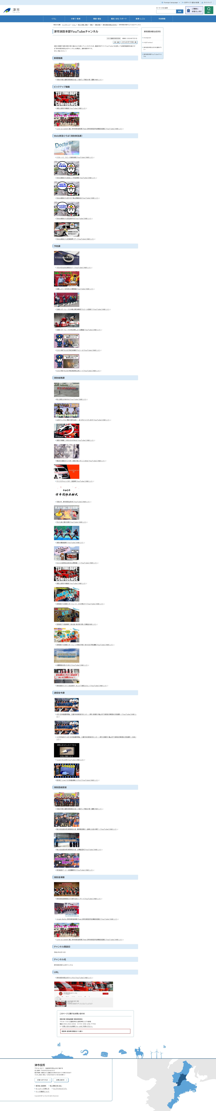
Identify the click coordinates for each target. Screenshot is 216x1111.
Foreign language (171, 2)
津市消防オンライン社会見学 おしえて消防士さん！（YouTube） (81, 685)
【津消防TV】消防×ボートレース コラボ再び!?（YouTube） (79, 604)
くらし (54, 19)
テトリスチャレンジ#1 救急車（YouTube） (74, 481)
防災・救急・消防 (83, 24)
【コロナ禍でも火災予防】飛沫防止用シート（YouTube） (78, 370)
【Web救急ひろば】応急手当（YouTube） (73, 218)
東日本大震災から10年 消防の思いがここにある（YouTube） (80, 461)
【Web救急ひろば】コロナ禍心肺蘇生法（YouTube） (77, 198)
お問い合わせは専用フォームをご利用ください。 (77, 1026)
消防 (91, 24)
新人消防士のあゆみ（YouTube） (71, 399)
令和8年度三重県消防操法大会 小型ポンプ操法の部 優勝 (79, 79)
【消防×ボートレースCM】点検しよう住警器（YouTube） (78, 329)
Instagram (147, 37)
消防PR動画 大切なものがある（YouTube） (75, 440)
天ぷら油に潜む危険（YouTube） (71, 522)
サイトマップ (208, 2)
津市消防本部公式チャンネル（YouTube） (74, 977)
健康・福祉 (97, 19)
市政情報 (162, 19)
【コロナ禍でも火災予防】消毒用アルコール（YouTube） (78, 350)
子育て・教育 (75, 19)
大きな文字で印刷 (127, 42)
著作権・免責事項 (41, 1085)
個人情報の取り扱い (56, 1085)
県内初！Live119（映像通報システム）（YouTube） (77, 780)
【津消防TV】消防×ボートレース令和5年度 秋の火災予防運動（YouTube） (84, 644)
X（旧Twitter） (148, 42)
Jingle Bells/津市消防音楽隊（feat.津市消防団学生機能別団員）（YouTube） (86, 919)
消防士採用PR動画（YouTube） (71, 108)
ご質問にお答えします (197, 10)
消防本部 (97, 24)
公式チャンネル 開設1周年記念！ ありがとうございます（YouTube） (83, 420)
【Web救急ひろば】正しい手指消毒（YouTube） (76, 177)
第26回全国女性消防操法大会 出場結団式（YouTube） (78, 849)
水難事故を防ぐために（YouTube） (72, 665)
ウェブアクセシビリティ (60, 1088)
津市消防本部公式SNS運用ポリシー (153, 48)
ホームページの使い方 (42, 1088)
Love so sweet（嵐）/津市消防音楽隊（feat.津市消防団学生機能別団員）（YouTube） (89, 128)
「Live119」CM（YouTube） (70, 760)
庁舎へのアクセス (42, 1080)
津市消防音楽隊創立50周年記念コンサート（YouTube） (78, 898)
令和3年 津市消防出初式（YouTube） (73, 501)
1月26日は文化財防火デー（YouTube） (73, 267)
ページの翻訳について (42, 1091)
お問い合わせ (60, 1080)
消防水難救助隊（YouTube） (69, 542)
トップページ (66, 24)
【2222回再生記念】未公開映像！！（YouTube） (76, 563)
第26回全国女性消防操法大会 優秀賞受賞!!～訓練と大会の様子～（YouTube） (86, 829)
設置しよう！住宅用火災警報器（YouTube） (74, 289)
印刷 (115, 42)
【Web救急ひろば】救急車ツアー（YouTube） (75, 239)
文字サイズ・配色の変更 (191, 2)
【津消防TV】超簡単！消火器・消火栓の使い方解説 (76, 624)
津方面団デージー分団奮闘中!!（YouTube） (74, 870)
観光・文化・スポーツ (119, 19)
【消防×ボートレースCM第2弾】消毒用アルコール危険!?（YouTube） (82, 309)
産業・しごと (140, 19)
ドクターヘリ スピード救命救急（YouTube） (74, 157)
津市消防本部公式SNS (110, 24)
